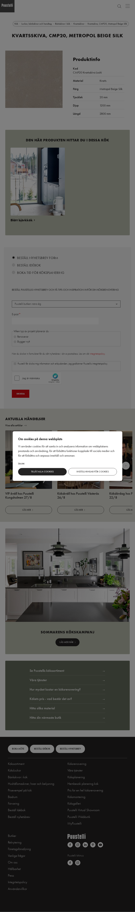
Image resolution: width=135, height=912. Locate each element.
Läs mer (21, 463)
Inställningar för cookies (93, 471)
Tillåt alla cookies (42, 471)
